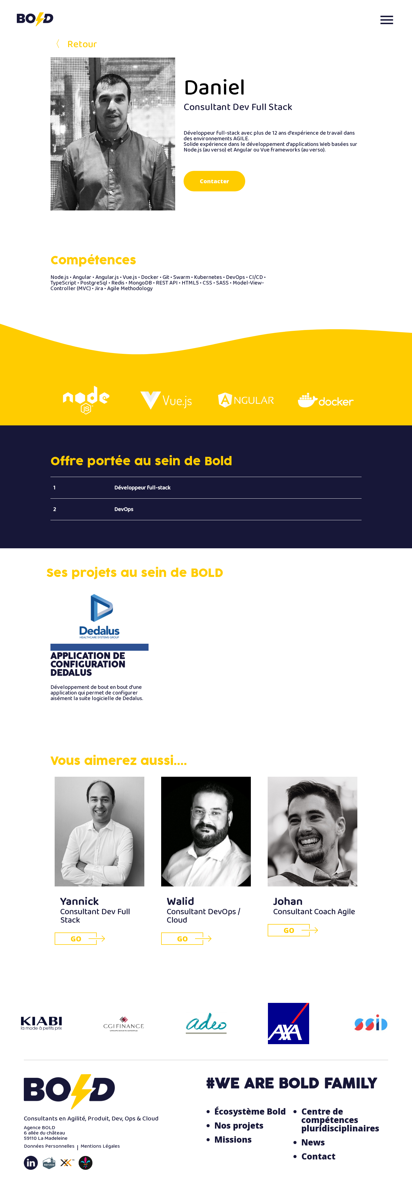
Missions (233, 1139)
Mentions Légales (100, 1147)
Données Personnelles (49, 1147)
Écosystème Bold (250, 1111)
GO (76, 938)
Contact (318, 1156)
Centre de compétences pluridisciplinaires (340, 1120)
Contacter (214, 181)
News (313, 1142)
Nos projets (238, 1125)
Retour (73, 47)
